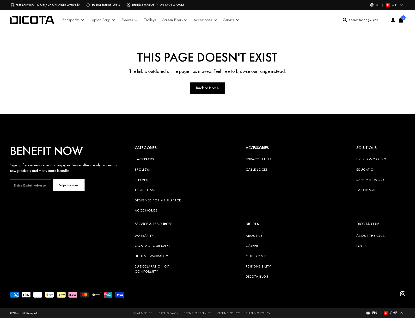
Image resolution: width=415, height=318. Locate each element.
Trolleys (142, 169)
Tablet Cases (146, 190)
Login (361, 245)
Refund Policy (228, 313)
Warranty (144, 235)
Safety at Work (370, 180)
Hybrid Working (371, 159)
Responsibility (258, 266)
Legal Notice (142, 313)
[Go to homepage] (32, 20)
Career (252, 245)
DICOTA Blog (257, 276)
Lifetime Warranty (151, 256)
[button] (386, 5)
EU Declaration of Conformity (152, 269)
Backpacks (144, 159)
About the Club (370, 235)
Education (366, 169)
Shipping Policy (258, 313)
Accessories (146, 210)
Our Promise (257, 256)
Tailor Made (367, 190)
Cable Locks (257, 169)
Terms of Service (197, 313)
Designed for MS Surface (158, 200)
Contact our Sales (153, 245)
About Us (254, 235)
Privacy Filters (258, 159)
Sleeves (141, 180)
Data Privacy (168, 313)
